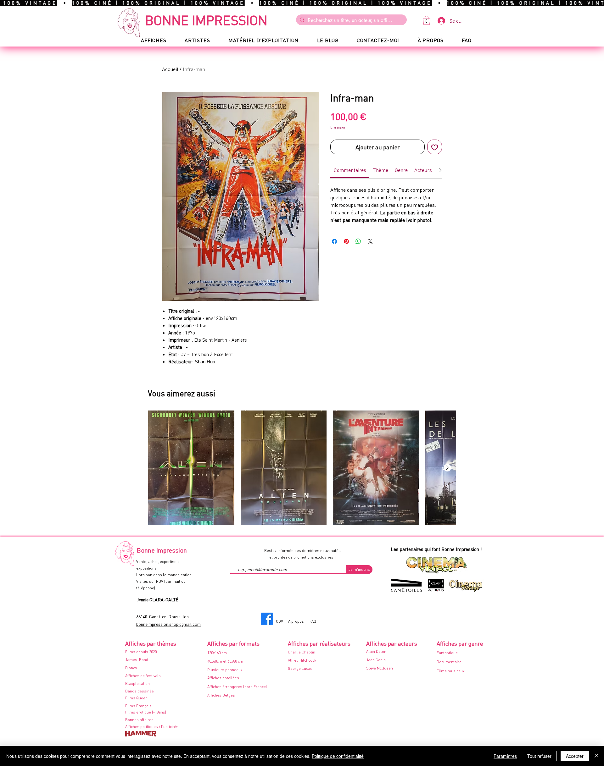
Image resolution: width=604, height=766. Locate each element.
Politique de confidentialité (338, 756)
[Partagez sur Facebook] (334, 241)
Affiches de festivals (143, 675)
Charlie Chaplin (301, 652)
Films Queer (136, 698)
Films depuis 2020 (141, 651)
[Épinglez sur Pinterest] (346, 241)
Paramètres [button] (505, 756)
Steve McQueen (379, 668)
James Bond (136, 659)
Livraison (338, 127)
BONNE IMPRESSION (206, 19)
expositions (146, 568)
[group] (302, 468)
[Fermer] (596, 756)
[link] (350, 170)
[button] (426, 20)
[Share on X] (370, 241)
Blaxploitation (137, 683)
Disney (131, 667)
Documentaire (449, 661)
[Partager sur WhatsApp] (358, 241)
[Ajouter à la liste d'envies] (434, 147)
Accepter (575, 756)
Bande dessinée (139, 691)
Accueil (170, 69)
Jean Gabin (376, 660)
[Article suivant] (447, 467)
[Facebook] (267, 619)
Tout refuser (539, 756)
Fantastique (447, 652)
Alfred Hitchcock (302, 660)
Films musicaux (451, 671)
